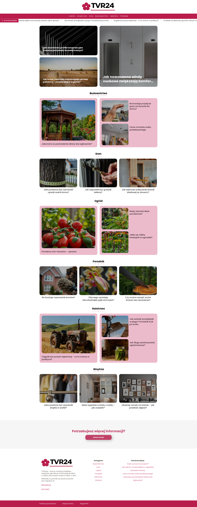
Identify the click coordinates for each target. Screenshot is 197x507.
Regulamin (84, 503)
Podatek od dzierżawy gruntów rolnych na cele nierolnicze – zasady (147, 21)
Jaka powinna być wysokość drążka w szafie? (58, 406)
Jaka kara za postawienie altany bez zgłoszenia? (67, 144)
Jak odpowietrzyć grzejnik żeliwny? (98, 191)
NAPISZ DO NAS (98, 437)
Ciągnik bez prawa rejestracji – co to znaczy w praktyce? (93, 21)
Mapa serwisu (67, 503)
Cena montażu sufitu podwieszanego (140, 128)
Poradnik (124, 16)
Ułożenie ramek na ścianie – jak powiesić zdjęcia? (138, 406)
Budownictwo (101, 16)
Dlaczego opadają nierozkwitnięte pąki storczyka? (98, 298)
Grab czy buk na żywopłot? (138, 464)
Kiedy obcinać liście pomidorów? (139, 212)
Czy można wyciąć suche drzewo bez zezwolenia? (138, 298)
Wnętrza (114, 16)
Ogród (72, 16)
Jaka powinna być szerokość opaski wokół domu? (58, 191)
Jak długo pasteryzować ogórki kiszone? (142, 344)
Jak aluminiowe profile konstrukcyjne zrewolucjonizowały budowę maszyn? (63, 49)
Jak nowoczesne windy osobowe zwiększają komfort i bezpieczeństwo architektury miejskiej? (128, 79)
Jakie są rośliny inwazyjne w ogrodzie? (140, 236)
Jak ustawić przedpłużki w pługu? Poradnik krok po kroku (43, 21)
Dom (91, 16)
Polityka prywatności (48, 503)
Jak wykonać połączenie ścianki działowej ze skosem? (138, 191)
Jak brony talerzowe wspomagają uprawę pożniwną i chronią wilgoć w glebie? (65, 80)
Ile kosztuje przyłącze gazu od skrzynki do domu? (140, 106)
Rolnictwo (82, 16)
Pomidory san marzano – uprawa (59, 251)
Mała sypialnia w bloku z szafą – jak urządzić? (98, 406)
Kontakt (45, 489)
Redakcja (46, 485)
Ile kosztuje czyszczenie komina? (58, 297)
